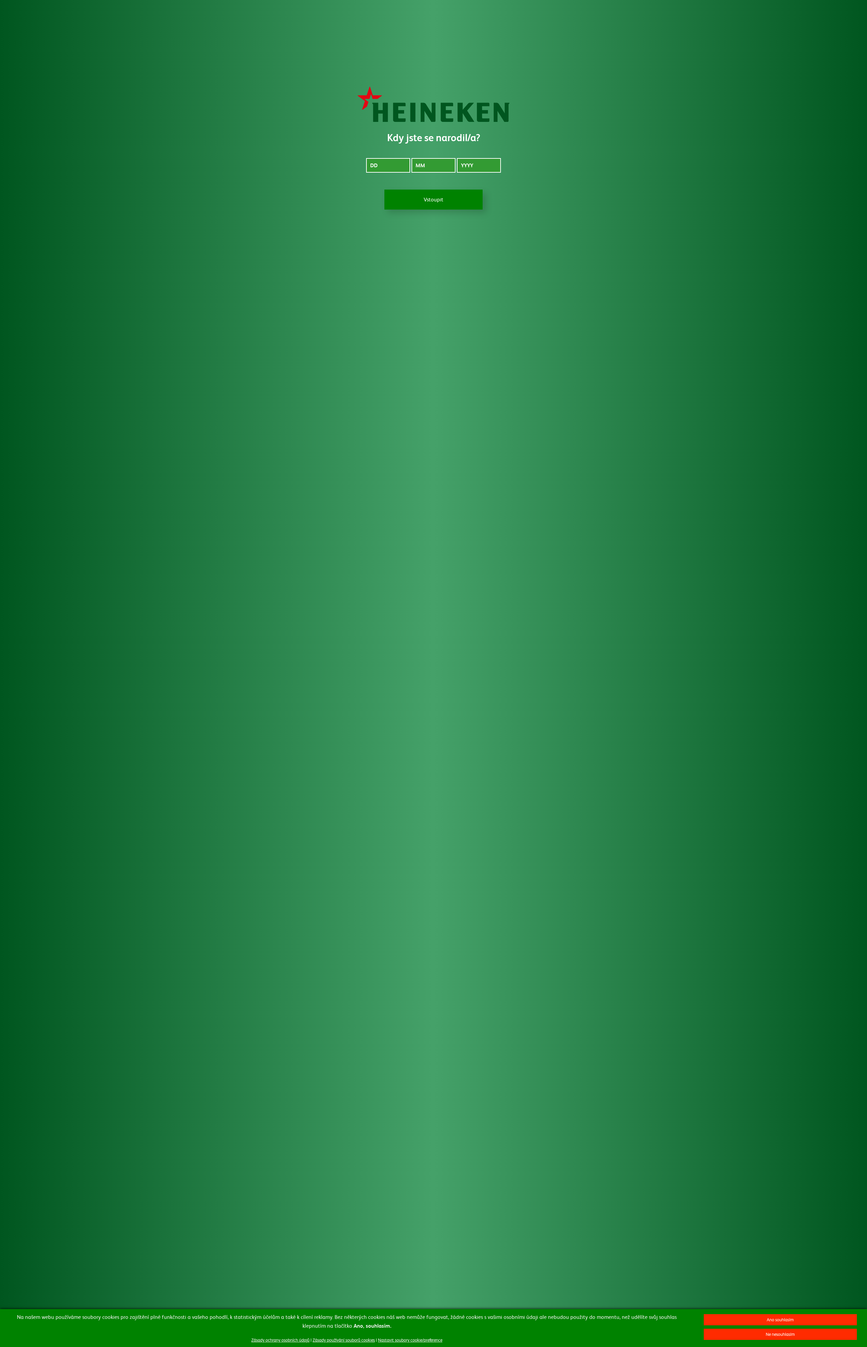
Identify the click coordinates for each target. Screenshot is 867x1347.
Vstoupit (433, 199)
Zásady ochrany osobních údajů (280, 1340)
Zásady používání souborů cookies (344, 1340)
